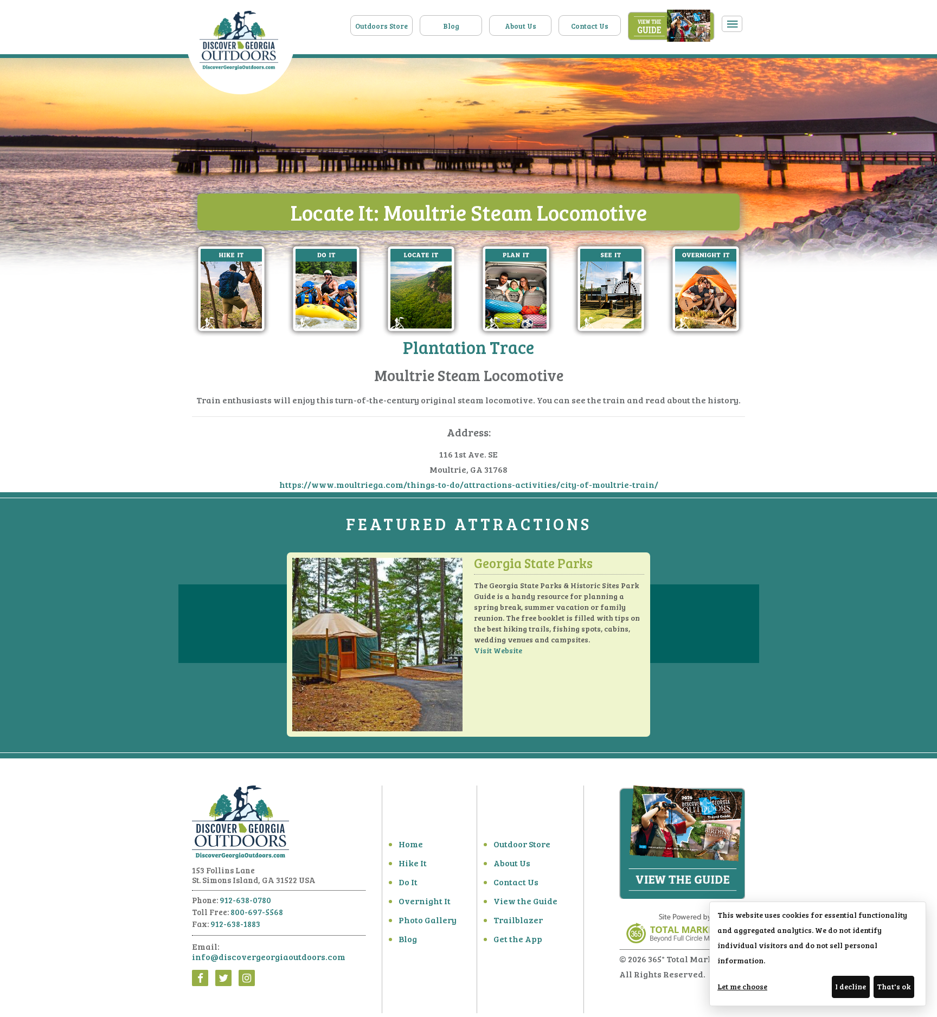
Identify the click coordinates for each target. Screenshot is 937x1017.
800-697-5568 (256, 911)
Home (411, 843)
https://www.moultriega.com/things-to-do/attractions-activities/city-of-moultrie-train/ (468, 484)
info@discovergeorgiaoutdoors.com (268, 956)
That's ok (893, 986)
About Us (520, 26)
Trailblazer (518, 919)
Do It (408, 881)
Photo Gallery (428, 919)
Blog (451, 26)
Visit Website (498, 650)
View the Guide (525, 900)
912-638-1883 (235, 923)
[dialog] (817, 954)
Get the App (517, 938)
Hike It (413, 862)
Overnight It (425, 900)
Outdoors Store (381, 26)
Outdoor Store (521, 843)
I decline (850, 986)
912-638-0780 (245, 899)
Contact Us (589, 26)
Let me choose (742, 986)
